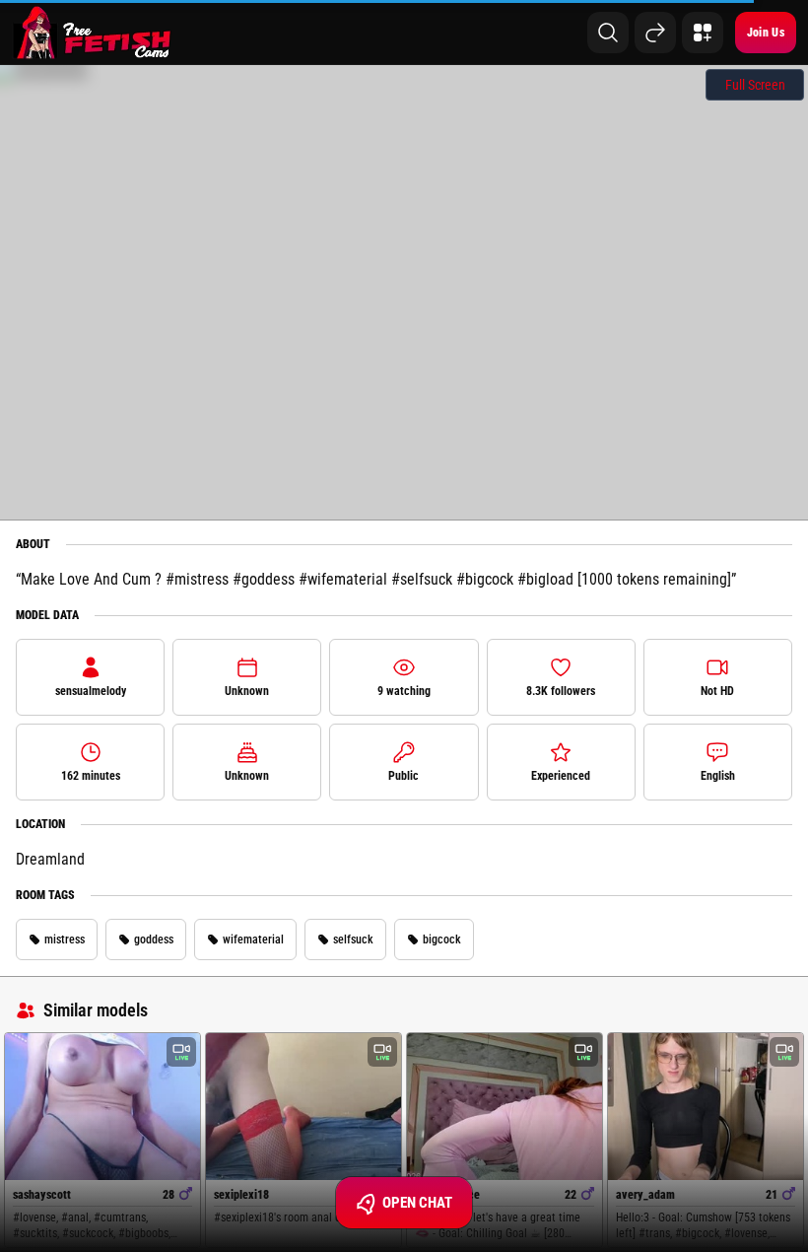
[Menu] (702, 32)
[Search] (608, 32)
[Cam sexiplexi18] (303, 1106)
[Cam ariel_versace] (504, 1106)
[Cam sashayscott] (102, 1106)
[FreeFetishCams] (92, 32)
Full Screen (755, 85)
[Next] (655, 32)
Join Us (765, 32)
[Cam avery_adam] (705, 1106)
